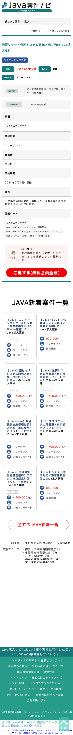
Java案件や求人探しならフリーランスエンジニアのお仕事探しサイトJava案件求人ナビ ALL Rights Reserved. (41, 731)
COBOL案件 (18, 683)
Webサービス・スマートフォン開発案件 (26, 227)
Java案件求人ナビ (26, 10)
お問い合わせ (40, 666)
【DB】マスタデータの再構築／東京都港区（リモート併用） (52, 426)
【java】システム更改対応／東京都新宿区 (53, 475)
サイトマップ (19, 677)
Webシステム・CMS (16, 236)
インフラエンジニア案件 (45, 683)
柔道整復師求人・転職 (49, 694)
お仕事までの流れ (49, 660)
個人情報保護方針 (28, 671)
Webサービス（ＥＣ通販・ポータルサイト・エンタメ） (34, 231)
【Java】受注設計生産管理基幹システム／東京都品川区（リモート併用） (20, 476)
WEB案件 (55, 689)
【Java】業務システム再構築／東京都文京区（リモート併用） (52, 375)
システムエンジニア (16, 126)
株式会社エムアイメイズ (47, 677)
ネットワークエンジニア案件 (27, 689)
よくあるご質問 (17, 666)
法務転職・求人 (36, 700)
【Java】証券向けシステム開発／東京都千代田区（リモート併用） (20, 375)
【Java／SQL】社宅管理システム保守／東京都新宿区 (53, 323)
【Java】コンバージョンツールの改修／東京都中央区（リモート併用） (20, 324)
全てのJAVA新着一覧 (38, 524)
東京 (32, 236)
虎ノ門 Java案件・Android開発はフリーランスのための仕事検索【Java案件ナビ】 (35, 724)
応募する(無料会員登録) (36, 272)
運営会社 (49, 671)
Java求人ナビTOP (23, 660)
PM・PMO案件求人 (18, 694)
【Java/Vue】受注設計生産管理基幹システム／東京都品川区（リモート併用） (20, 426)
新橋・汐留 (44, 236)
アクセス (58, 666)
